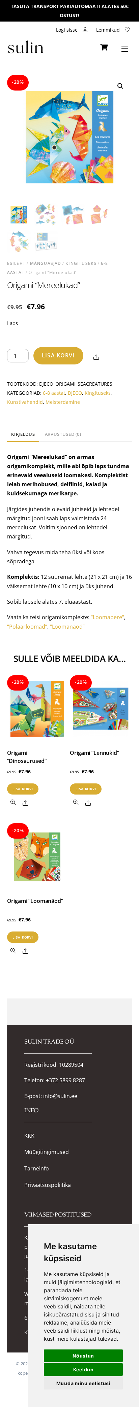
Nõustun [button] (83, 1356)
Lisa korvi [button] (22, 788)
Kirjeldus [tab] (23, 434)
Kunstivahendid (25, 402)
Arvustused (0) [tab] (63, 434)
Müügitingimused (46, 1152)
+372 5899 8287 (65, 1080)
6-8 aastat (54, 393)
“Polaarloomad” (27, 626)
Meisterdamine (63, 402)
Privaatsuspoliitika (47, 1185)
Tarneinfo (36, 1168)
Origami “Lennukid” (94, 753)
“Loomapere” (107, 617)
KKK (29, 1135)
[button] (120, 86)
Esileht (16, 263)
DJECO (75, 393)
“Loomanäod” (67, 626)
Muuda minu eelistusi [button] (83, 1383)
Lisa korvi (58, 355)
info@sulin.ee (60, 1096)
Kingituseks (80, 263)
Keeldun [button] (83, 1369)
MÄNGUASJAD (45, 263)
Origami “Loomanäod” (35, 901)
